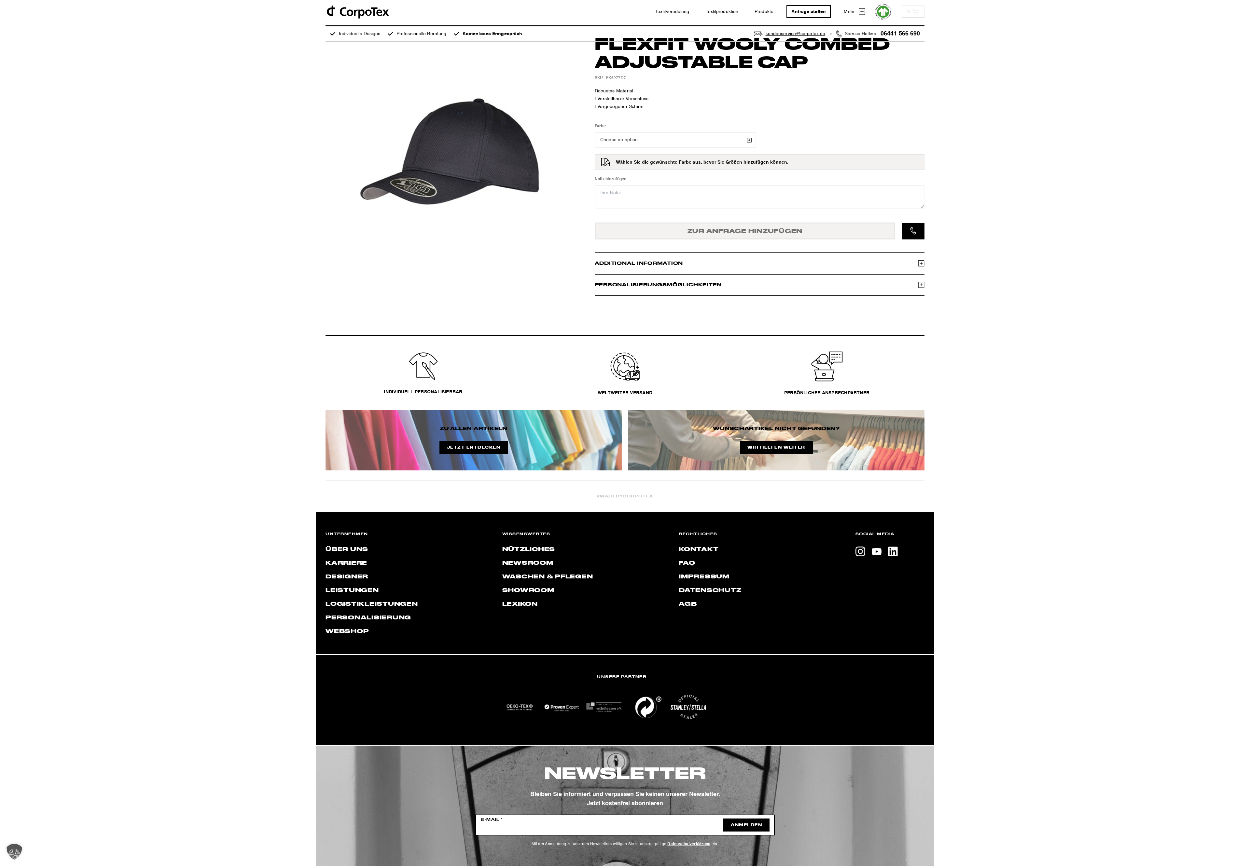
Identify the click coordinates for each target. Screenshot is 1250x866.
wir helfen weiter (776, 447)
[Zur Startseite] (357, 11)
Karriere (346, 563)
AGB (688, 604)
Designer (347, 576)
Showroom (528, 590)
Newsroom (527, 563)
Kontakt (698, 549)
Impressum (704, 576)
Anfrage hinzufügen (745, 231)
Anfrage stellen (808, 11)
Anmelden (746, 825)
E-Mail (492, 819)
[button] (14, 851)
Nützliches (528, 549)
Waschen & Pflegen (547, 576)
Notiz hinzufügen (611, 179)
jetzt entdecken (474, 447)
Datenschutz (710, 590)
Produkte (764, 11)
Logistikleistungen (372, 604)
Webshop (347, 631)
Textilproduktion (722, 11)
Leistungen (352, 590)
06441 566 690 (900, 34)
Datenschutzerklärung (688, 844)
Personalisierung (368, 617)
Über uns (347, 549)
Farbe (600, 126)
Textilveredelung (672, 11)
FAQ (687, 563)
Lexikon (520, 604)
